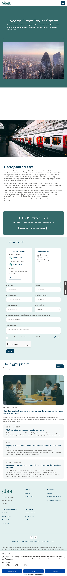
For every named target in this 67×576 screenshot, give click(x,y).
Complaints (5, 523)
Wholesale (28, 520)
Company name (11, 305)
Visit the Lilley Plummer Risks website (32, 228)
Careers (49, 493)
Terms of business (35, 541)
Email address (11, 295)
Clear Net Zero (29, 496)
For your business (30, 513)
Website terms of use (48, 541)
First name (10, 285)
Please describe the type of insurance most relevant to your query (28, 315)
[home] (6, 3)
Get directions (15, 278)
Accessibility (6, 520)
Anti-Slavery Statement (54, 500)
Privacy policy (15, 541)
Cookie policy (24, 541)
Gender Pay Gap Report (54, 496)
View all (59, 366)
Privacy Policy (55, 337)
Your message (11, 325)
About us (27, 493)
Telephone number (41, 295)
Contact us (5, 513)
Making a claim (6, 516)
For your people (29, 516)
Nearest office (39, 305)
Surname (38, 285)
